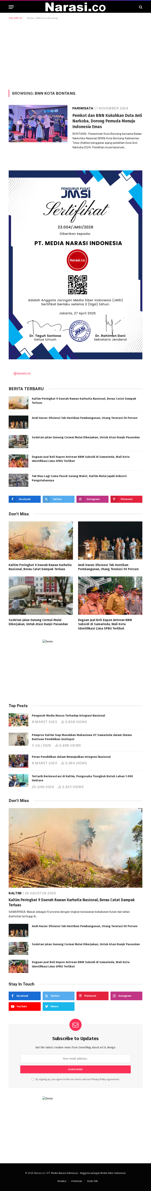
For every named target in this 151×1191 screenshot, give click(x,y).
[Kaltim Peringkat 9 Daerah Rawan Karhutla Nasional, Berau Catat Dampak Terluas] (18, 402)
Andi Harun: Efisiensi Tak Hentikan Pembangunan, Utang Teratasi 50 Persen (84, 418)
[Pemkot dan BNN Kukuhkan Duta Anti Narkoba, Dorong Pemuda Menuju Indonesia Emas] (38, 123)
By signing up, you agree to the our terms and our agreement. (77, 1079)
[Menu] (11, 7)
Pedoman (76, 1181)
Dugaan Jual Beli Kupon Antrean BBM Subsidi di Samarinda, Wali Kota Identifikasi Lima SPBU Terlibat (81, 459)
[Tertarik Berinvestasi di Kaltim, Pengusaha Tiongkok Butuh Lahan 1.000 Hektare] (18, 780)
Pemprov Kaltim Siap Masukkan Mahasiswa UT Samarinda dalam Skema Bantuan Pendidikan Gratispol (82, 737)
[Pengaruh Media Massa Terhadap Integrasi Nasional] (18, 719)
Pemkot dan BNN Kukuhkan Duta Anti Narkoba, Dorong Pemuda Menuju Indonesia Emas (107, 121)
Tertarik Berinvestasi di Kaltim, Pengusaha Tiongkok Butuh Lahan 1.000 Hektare (82, 778)
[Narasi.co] (75, 7)
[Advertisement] (75, 53)
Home (30, 18)
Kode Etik (92, 1181)
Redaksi (61, 1181)
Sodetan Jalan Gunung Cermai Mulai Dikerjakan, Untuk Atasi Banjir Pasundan (86, 437)
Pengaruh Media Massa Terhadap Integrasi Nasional (68, 715)
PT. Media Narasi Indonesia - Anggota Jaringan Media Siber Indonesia (86, 1173)
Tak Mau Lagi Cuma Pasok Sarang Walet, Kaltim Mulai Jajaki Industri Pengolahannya (79, 478)
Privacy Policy (98, 1079)
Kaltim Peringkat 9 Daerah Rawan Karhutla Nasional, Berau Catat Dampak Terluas (84, 401)
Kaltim (15, 893)
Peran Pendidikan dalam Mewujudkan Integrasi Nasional (71, 757)
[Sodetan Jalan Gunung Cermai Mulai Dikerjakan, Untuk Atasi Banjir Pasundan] (18, 441)
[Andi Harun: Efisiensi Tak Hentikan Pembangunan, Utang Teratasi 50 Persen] (18, 422)
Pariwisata (82, 108)
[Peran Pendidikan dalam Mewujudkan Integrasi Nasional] (18, 761)
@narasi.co (22, 373)
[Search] (140, 7)
